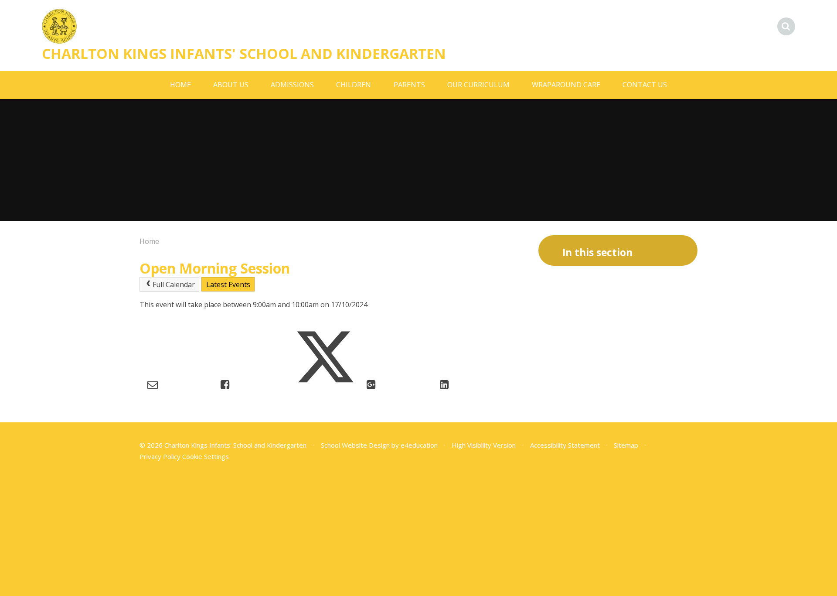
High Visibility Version (484, 445)
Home (149, 241)
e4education (419, 445)
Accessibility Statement (565, 445)
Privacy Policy (160, 456)
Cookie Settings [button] (205, 456)
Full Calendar (174, 284)
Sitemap (626, 445)
